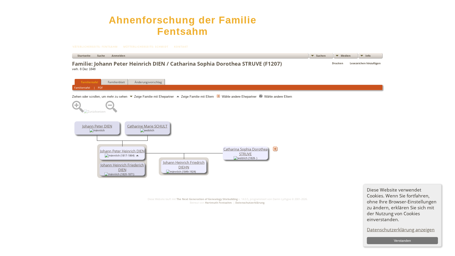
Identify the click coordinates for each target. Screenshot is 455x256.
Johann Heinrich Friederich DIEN (122, 167)
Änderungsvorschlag (148, 82)
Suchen (321, 55)
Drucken (337, 63)
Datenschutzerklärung (249, 202)
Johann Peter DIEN (97, 126)
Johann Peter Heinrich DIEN (122, 151)
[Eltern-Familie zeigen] (137, 155)
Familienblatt (116, 82)
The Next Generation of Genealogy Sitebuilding (207, 199)
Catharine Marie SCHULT (147, 126)
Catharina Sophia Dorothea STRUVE (245, 151)
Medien (345, 55)
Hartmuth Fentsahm (218, 202)
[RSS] (75, 205)
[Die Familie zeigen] (137, 173)
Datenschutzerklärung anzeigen (401, 230)
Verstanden (402, 240)
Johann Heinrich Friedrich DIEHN (184, 164)
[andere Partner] (275, 148)
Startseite (84, 55)
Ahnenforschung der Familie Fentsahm (182, 25)
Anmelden (118, 55)
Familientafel (89, 82)
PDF (100, 87)
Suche (101, 55)
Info (368, 55)
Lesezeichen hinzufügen (365, 63)
